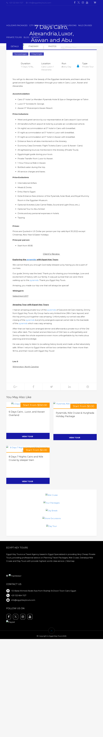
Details (15, 45)
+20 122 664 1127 (16, 3)
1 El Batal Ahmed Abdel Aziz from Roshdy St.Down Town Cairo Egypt (43, 589)
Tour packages (20, 52)
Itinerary (33, 45)
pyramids (31, 258)
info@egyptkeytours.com (40, 3)
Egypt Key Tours (55, 634)
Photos (52, 45)
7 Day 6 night (37, 52)
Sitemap (70, 559)
